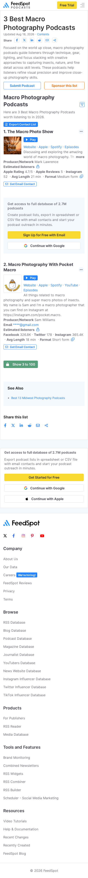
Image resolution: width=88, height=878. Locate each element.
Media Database (15, 734)
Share (7, 40)
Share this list (15, 417)
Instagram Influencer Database (27, 679)
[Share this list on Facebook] (16, 40)
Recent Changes (15, 837)
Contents (43, 34)
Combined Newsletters (21, 766)
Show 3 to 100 (23, 364)
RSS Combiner (14, 782)
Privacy (9, 591)
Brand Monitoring (16, 757)
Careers (19, 575)
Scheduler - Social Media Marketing (31, 798)
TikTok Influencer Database (24, 695)
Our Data (10, 567)
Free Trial (67, 5)
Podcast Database (17, 638)
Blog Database (14, 630)
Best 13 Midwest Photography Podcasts (38, 398)
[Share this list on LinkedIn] (31, 40)
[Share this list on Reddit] (39, 40)
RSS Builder (12, 790)
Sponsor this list (64, 86)
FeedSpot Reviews (17, 583)
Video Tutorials (15, 821)
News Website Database (22, 671)
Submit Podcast (22, 86)
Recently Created (16, 845)
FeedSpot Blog (14, 853)
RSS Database (14, 622)
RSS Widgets (13, 774)
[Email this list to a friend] (47, 40)
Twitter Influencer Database (24, 687)
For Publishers (14, 718)
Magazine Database (18, 646)
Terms (8, 599)
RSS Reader (12, 726)
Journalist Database (18, 655)
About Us (10, 559)
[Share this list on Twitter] (24, 40)
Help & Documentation (20, 829)
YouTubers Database (19, 663)
